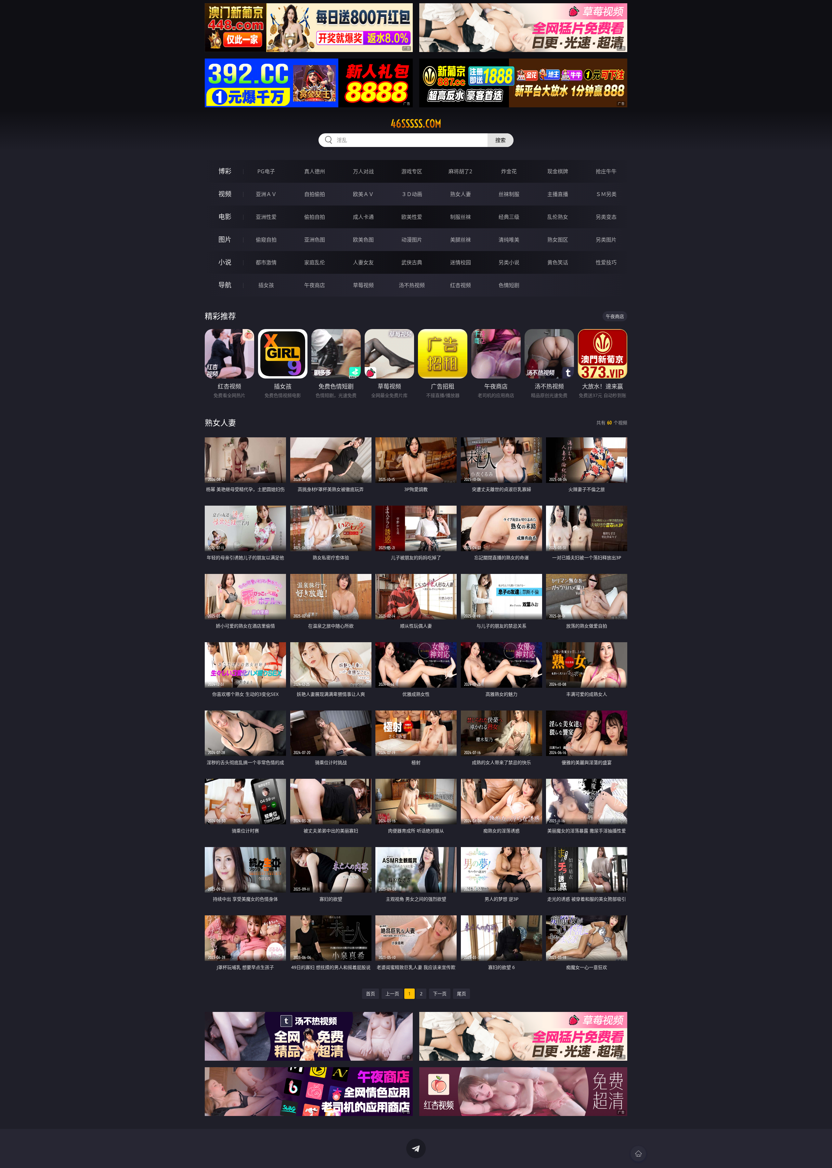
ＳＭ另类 (606, 194)
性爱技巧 (606, 262)
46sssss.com (416, 123)
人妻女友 (363, 262)
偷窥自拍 (266, 239)
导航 (224, 285)
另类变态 (606, 216)
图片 (224, 239)
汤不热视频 (412, 285)
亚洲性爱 (266, 216)
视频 (224, 194)
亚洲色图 (314, 239)
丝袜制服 (509, 194)
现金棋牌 (557, 171)
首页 (370, 993)
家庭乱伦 (314, 262)
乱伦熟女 (557, 216)
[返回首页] (638, 1153)
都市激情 (266, 262)
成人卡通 (363, 216)
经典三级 (509, 216)
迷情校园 (460, 262)
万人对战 (363, 171)
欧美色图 (363, 239)
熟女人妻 (460, 194)
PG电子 (266, 171)
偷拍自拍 (314, 216)
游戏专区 (411, 171)
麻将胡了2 (460, 171)
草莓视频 (363, 285)
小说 (224, 262)
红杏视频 (460, 285)
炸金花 (509, 171)
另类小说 (509, 262)
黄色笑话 (557, 262)
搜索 (500, 140)
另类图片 (606, 239)
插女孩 (266, 285)
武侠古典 (411, 262)
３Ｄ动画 (411, 194)
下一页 (440, 993)
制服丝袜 (460, 216)
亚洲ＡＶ (266, 194)
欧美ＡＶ (363, 194)
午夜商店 (314, 285)
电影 (224, 216)
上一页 (392, 993)
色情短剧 (509, 285)
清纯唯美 (509, 239)
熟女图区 (557, 239)
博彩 (224, 171)
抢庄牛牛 (606, 171)
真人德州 (314, 171)
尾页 (461, 993)
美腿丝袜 (460, 239)
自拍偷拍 (314, 194)
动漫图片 (411, 239)
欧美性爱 (411, 216)
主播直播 (557, 194)
